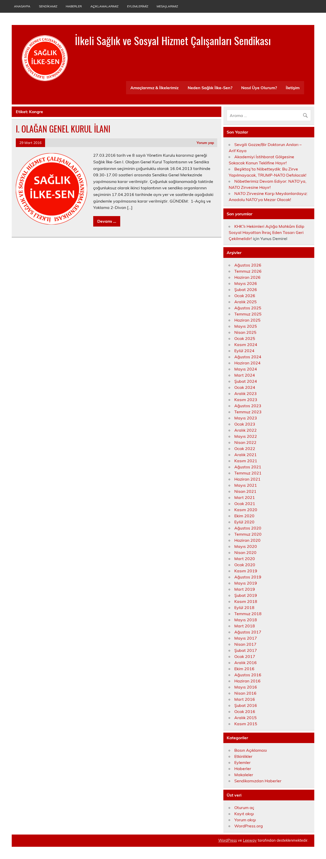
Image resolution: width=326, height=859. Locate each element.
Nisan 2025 (245, 332)
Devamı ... (106, 221)
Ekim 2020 (244, 515)
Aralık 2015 (245, 717)
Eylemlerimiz (137, 6)
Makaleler (243, 774)
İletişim (293, 87)
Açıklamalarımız (104, 6)
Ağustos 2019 (247, 576)
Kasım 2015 (245, 723)
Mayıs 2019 (245, 583)
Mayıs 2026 (245, 283)
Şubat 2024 (245, 381)
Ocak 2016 (244, 711)
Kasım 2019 (245, 570)
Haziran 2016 (247, 680)
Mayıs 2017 (245, 638)
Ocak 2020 (244, 564)
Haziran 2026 (247, 277)
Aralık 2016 (245, 662)
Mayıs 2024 (245, 369)
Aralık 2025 (245, 301)
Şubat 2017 (245, 650)
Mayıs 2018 (245, 619)
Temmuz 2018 (248, 613)
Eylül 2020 (244, 521)
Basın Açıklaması (250, 750)
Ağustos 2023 (247, 405)
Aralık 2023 (245, 393)
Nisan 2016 (245, 693)
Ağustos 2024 (247, 356)
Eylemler (242, 762)
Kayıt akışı (244, 813)
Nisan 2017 (245, 644)
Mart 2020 (244, 558)
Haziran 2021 (247, 479)
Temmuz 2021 (248, 472)
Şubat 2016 (245, 705)
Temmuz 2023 (248, 411)
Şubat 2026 (245, 289)
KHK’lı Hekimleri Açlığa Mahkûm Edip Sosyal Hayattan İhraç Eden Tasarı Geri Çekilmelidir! (266, 232)
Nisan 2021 (245, 491)
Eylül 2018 (244, 607)
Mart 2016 (244, 699)
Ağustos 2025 (247, 307)
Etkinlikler (243, 756)
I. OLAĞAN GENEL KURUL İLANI (63, 128)
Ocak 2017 (244, 656)
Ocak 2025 (244, 338)
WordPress (227, 840)
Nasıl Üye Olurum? (259, 87)
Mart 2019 (244, 589)
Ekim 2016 (244, 668)
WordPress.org (248, 825)
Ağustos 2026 (247, 265)
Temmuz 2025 (248, 313)
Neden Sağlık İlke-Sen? (210, 87)
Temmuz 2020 (248, 534)
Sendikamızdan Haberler (257, 780)
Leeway (250, 840)
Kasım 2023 (245, 399)
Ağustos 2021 (247, 466)
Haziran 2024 (247, 362)
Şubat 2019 (245, 595)
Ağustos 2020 (247, 528)
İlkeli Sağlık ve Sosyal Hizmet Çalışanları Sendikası (173, 40)
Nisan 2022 (245, 442)
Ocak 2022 (244, 448)
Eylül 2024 (244, 350)
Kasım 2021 (245, 460)
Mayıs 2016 (245, 687)
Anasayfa (22, 6)
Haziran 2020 (247, 540)
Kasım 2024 (245, 344)
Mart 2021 (244, 497)
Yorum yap (205, 142)
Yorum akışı (245, 819)
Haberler (74, 6)
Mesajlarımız (167, 6)
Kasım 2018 (245, 601)
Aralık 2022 (245, 430)
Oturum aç (244, 807)
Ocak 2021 (244, 503)
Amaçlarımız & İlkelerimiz (154, 87)
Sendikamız (48, 6)
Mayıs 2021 (245, 485)
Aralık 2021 (245, 454)
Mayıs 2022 (245, 436)
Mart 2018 (244, 625)
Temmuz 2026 (248, 271)
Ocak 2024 (244, 387)
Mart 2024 (244, 375)
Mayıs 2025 (245, 326)
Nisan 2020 (245, 552)
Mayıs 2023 (245, 417)
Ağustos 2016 (247, 674)
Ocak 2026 (244, 295)
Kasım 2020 (245, 509)
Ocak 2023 (244, 424)
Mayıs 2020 (245, 546)
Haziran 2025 (247, 320)
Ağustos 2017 (247, 632)
